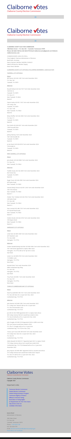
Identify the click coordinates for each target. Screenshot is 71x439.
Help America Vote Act (15, 403)
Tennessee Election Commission (18, 389)
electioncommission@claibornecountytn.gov (23, 428)
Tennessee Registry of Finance (17, 395)
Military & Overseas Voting (16, 397)
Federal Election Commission (17, 391)
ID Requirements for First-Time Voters (20, 401)
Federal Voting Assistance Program (19, 393)
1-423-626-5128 (15, 424)
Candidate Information (15, 406)
